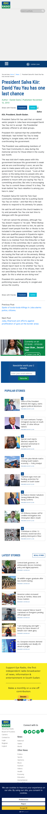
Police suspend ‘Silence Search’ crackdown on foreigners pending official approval (30, 612)
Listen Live (31, 354)
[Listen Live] (28, 64)
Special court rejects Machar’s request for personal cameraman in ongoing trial (30, 442)
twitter (32, 108)
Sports (19, 757)
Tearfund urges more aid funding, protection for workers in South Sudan (30, 479)
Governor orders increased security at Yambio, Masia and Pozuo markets (29, 596)
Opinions (20, 760)
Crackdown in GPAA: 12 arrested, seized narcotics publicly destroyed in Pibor (31, 533)
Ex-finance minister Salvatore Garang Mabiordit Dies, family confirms (32, 497)
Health (19, 771)
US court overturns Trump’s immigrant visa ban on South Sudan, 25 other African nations (32, 423)
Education (21, 777)
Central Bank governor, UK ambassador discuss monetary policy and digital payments (29, 565)
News (17, 74)
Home (12, 74)
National (20, 741)
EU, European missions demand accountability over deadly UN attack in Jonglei (29, 644)
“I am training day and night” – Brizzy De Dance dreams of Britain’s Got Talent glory (29, 628)
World (19, 746)
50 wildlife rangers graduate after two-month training (30, 579)
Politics (20, 754)
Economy (20, 774)
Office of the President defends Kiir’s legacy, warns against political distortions (31, 403)
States (19, 743)
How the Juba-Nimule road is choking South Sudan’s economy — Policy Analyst (32, 460)
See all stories (39, 555)
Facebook (22, 108)
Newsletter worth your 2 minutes (23, 366)
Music (19, 763)
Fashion (20, 766)
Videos (20, 768)
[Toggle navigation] (7, 64)
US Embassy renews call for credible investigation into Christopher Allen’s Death (32, 515)
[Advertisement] (23, 37)
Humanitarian (22, 780)
